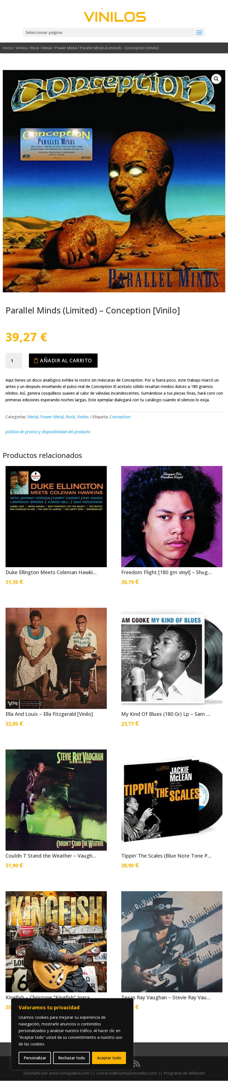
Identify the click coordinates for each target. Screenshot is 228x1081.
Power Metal (66, 47)
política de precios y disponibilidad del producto (48, 431)
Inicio (8, 47)
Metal (47, 47)
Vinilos (22, 47)
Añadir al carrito (66, 360)
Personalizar (35, 1057)
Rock (35, 47)
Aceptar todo (109, 1057)
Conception (120, 416)
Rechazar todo (71, 1057)
